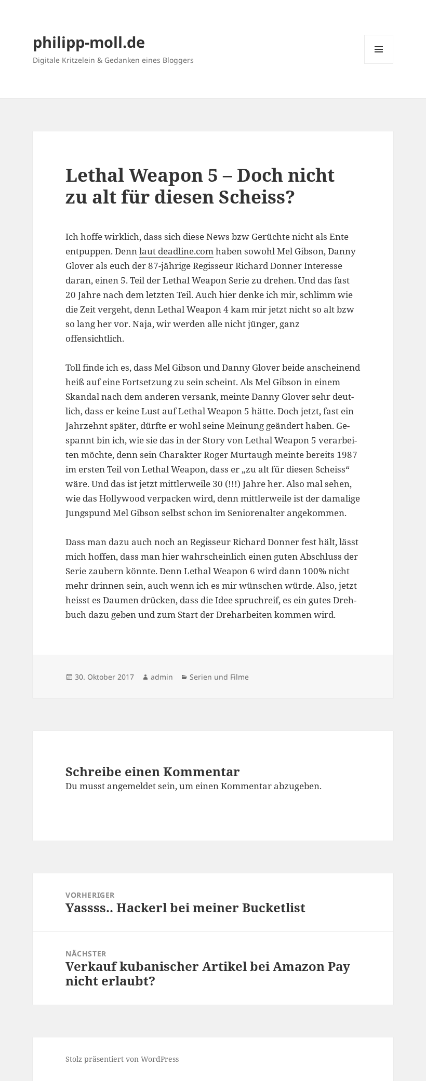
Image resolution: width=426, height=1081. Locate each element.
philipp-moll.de (89, 42)
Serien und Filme (219, 677)
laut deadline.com (176, 251)
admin (162, 677)
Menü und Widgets (379, 63)
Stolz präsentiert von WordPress (122, 1059)
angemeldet (131, 786)
